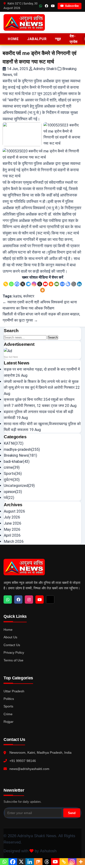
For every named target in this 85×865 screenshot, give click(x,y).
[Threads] (39, 284)
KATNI (9, 443)
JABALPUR (37, 39)
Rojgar (8, 721)
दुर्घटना (8, 479)
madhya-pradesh (17, 449)
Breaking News (16, 455)
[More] (42, 290)
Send (72, 813)
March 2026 (14, 541)
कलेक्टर (28, 296)
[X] (22, 284)
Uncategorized (16, 485)
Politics (9, 699)
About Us (10, 637)
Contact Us (12, 645)
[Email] (56, 284)
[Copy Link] (5, 284)
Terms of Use (13, 660)
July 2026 (12, 517)
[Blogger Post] (73, 284)
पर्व (15, 74)
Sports (9, 473)
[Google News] (62, 284)
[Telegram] (28, 284)
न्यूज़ (58, 39)
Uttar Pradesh (14, 691)
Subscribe (72, 6)
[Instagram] (34, 284)
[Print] (51, 284)
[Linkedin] (79, 284)
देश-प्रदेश (74, 39)
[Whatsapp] (11, 284)
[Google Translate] (68, 284)
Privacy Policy (14, 652)
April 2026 (12, 535)
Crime (8, 714)
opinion (9, 491)
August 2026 (14, 511)
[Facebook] (17, 284)
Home (13, 39)
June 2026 (12, 523)
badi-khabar (13, 461)
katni (17, 296)
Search (53, 337)
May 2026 (12, 529)
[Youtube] (45, 284)
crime (8, 467)
